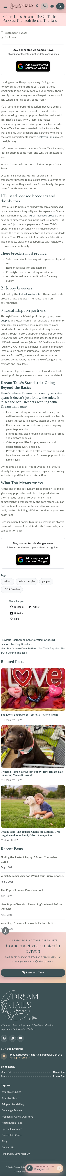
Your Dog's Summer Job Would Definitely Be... (28, 923)
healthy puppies (46, 137)
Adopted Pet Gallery (13, 1104)
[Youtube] (20, 1038)
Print (16, 619)
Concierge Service (12, 1110)
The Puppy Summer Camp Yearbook (22, 890)
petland (7, 581)
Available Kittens (11, 1098)
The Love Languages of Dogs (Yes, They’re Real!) (29, 714)
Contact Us (8, 1147)
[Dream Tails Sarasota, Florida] (21, 6)
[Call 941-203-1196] (44, 6)
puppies (5, 320)
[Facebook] (4, 1038)
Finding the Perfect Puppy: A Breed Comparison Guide (29, 859)
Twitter (35, 607)
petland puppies (26, 581)
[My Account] (52, 6)
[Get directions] (37, 6)
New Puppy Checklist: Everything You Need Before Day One (31, 906)
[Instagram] (12, 1038)
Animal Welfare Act (30, 294)
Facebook (18, 607)
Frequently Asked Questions (17, 1117)
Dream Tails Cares (11, 1135)
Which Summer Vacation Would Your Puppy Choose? (32, 876)
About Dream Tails (12, 1123)
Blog (4, 1141)
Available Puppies (11, 1092)
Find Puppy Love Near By (16, 1154)
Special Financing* (12, 1129)
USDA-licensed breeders (43, 215)
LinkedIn (18, 613)
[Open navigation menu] (5, 6)
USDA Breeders (12, 589)
